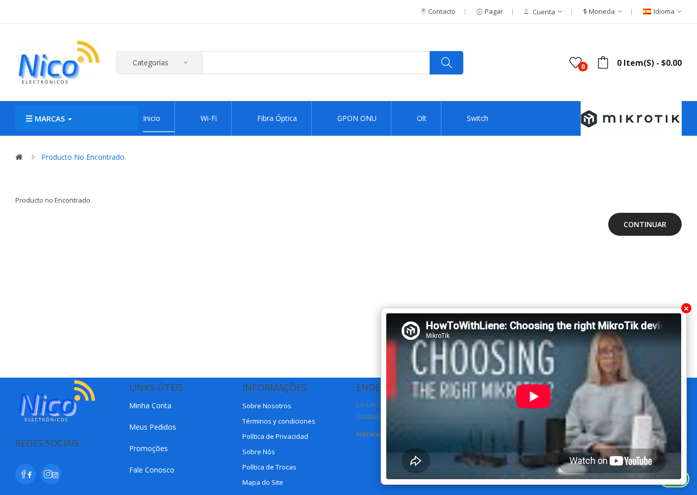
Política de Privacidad (275, 436)
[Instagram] (51, 474)
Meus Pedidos (152, 427)
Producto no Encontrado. (83, 157)
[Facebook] (25, 474)
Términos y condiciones (278, 421)
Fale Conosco (152, 470)
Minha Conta (150, 405)
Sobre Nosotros (266, 405)
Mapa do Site (262, 482)
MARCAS (50, 118)
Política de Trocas (269, 467)
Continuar (645, 224)
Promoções (148, 448)
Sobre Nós (258, 451)
